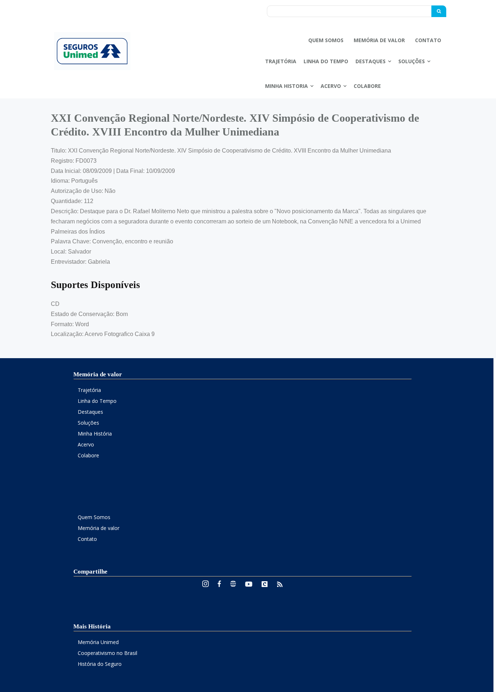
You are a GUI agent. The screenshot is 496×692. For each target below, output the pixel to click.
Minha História (95, 433)
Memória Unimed (98, 642)
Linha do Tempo (97, 400)
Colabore (88, 455)
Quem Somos (94, 517)
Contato (87, 538)
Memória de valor (98, 528)
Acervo (86, 444)
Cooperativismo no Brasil (107, 652)
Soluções (88, 422)
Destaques (90, 411)
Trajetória (89, 390)
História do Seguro (100, 663)
